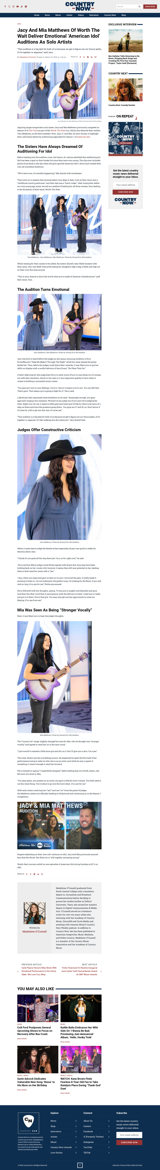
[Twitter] (9, 6)
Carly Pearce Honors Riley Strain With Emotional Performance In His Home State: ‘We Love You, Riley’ (39, 971)
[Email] (95, 57)
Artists (69, 15)
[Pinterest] (87, 57)
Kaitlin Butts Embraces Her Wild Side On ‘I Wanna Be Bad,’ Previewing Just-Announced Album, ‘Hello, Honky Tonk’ (79, 1032)
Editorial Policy (136, 1165)
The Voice (33, 130)
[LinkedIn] (91, 57)
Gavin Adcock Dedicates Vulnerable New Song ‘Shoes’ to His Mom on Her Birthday (36, 1082)
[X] (84, 57)
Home (36, 15)
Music (58, 15)
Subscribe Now (125, 192)
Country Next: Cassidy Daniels (122, 105)
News (47, 15)
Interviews (94, 15)
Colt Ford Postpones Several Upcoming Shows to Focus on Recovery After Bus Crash (34, 1031)
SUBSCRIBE (150, 7)
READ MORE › (23, 1039)
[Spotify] (26, 6)
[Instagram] (13, 6)
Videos (81, 15)
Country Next (110, 15)
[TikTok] (22, 6)
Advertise (116, 1165)
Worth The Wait (58, 130)
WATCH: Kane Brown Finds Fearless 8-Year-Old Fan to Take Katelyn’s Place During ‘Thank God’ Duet (81, 1083)
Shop (123, 15)
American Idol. (84, 136)
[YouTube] (18, 6)
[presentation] (37, 1008)
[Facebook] (5, 6)
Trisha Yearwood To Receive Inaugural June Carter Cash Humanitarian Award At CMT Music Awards (79, 971)
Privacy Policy (125, 1165)
